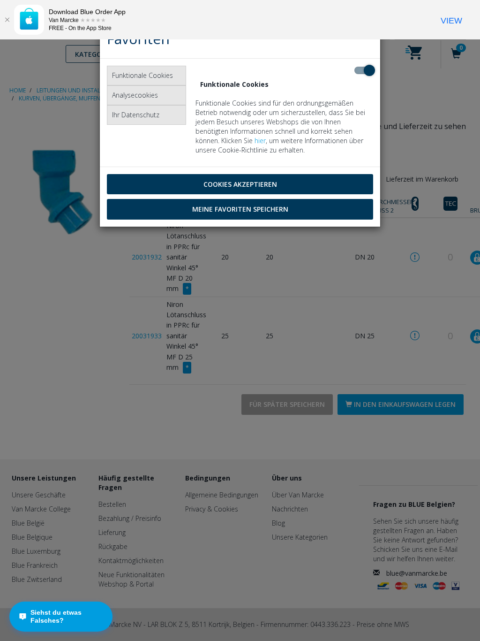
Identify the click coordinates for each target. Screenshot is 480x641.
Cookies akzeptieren (240, 184)
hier (260, 140)
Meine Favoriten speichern (240, 209)
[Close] (7, 20)
